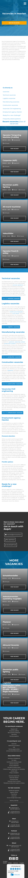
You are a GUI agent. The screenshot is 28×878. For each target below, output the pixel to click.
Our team (14, 760)
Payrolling (14, 734)
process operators (18, 285)
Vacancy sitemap (14, 800)
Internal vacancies (14, 763)
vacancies (6, 91)
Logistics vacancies (9, 98)
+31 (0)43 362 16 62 (15, 811)
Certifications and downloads (14, 762)
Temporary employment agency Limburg (14, 783)
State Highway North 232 (14, 846)
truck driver (15, 313)
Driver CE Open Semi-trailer (14, 797)
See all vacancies (17, 123)
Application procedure (14, 745)
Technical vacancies (9, 95)
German (15, 863)
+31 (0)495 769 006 (15, 825)
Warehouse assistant (14, 790)
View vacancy (14, 148)
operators (11, 342)
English (5, 861)
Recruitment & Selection (14, 732)
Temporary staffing (14, 730)
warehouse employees (16, 312)
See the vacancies (14, 23)
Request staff (14, 729)
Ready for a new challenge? (12, 115)
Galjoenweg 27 (15, 808)
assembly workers (20, 342)
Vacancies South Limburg (14, 781)
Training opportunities (14, 749)
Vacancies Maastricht (14, 775)
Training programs (14, 736)
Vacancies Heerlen (14, 777)
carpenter (10, 370)
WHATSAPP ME (11, 545)
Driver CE (14, 796)
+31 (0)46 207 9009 (15, 849)
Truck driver (14, 794)
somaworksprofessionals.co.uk (14, 751)
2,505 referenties (13, 871)
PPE (14, 747)
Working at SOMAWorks (14, 758)
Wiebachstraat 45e (15, 834)
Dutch (5, 863)
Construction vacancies (10, 105)
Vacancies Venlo (14, 779)
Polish (10, 863)
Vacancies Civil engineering (12, 108)
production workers (10, 343)
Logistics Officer (14, 792)
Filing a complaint (14, 772)
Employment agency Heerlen (12, 112)
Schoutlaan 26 (15, 822)
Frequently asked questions (12, 119)
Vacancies (13, 743)
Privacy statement (14, 765)
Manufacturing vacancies (11, 102)
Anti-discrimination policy (14, 767)
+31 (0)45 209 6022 (15, 837)
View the (11, 298)
